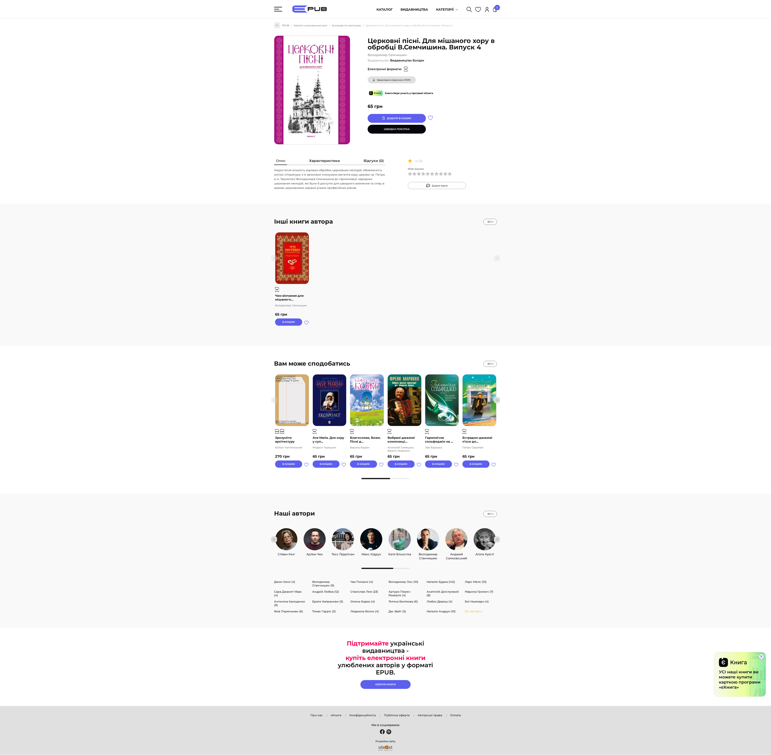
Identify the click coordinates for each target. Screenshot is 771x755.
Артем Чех (314, 553)
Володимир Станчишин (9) (323, 583)
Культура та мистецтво (346, 25)
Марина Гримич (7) (479, 591)
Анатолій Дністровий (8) (443, 593)
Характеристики (324, 161)
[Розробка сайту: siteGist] (385, 748)
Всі (489, 221)
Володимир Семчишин (387, 55)
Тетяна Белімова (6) (403, 601)
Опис (281, 161)
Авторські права (430, 715)
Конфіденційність (362, 715)
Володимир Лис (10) (403, 582)
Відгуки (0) (374, 161)
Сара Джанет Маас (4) (288, 593)
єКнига (336, 715)
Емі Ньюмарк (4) (477, 601)
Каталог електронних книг (310, 25)
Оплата (455, 715)
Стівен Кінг (286, 553)
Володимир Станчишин (428, 553)
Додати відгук (440, 185)
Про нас (316, 715)
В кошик (288, 321)
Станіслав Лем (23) (364, 591)
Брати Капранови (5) (327, 601)
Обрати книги (385, 684)
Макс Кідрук (371, 553)
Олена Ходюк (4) (362, 601)
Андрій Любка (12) (325, 591)
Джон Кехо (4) (284, 582)
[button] (497, 400)
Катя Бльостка (399, 553)
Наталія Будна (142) (441, 582)
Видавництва (414, 9)
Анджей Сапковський (456, 553)
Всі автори (473, 611)
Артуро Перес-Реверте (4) (400, 593)
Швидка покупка (397, 129)
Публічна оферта (397, 715)
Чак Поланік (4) (361, 582)
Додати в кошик (399, 118)
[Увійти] (487, 10)
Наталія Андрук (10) (441, 611)
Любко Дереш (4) (439, 601)
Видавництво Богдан (407, 60)
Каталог (384, 9)
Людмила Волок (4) (364, 611)
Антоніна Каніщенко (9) (289, 603)
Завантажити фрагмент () (394, 80)
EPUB (285, 25)
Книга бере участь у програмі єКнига (409, 93)
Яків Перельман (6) (288, 611)
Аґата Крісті (484, 553)
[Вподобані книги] (478, 10)
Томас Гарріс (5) (324, 611)
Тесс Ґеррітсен (342, 553)
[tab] (280, 162)
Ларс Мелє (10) (475, 582)
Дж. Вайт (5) (397, 611)
